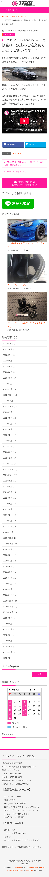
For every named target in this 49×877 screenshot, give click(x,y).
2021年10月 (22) (10, 475)
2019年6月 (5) (9, 635)
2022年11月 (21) (10, 401)
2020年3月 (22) (9, 583)
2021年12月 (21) (10, 463)
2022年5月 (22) (9, 435)
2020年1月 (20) (9, 595)
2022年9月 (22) (9, 412)
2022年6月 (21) (9, 429)
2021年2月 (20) (9, 521)
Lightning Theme (32, 867)
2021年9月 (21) (9, 481)
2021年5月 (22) (9, 504)
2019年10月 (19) (10, 612)
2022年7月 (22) (9, 424)
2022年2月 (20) (9, 452)
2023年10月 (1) (9, 343)
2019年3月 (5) (9, 652)
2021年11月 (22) (10, 469)
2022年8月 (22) (9, 418)
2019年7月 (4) (9, 629)
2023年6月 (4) (9, 361)
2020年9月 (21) (9, 549)
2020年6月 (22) (9, 566)
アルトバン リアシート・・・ (22, 285)
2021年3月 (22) (9, 515)
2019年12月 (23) (10, 601)
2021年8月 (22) (9, 486)
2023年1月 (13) (9, 389)
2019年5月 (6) (9, 641)
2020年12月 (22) (10, 532)
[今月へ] (34, 690)
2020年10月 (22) (10, 544)
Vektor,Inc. (29, 870)
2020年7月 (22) (9, 561)
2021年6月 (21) (9, 498)
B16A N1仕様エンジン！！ (19, 172)
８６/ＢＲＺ (9, 34)
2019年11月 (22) (10, 606)
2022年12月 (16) (10, 395)
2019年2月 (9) (9, 658)
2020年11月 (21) (10, 538)
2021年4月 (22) (9, 509)
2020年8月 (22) (9, 555)
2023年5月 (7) (9, 366)
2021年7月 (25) (9, 492)
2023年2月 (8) (9, 383)
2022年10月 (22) (10, 406)
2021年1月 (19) (9, 526)
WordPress (18, 867)
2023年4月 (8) (9, 372)
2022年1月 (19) (9, 458)
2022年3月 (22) (9, 446)
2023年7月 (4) (9, 355)
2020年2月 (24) (9, 589)
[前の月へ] (29, 690)
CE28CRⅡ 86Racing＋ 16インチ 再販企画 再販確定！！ (24, 163)
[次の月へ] (39, 690)
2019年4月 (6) (9, 646)
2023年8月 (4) (9, 349)
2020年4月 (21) (9, 578)
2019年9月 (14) (9, 618)
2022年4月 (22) (9, 441)
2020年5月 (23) (9, 572)
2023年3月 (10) (9, 378)
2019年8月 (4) (9, 624)
